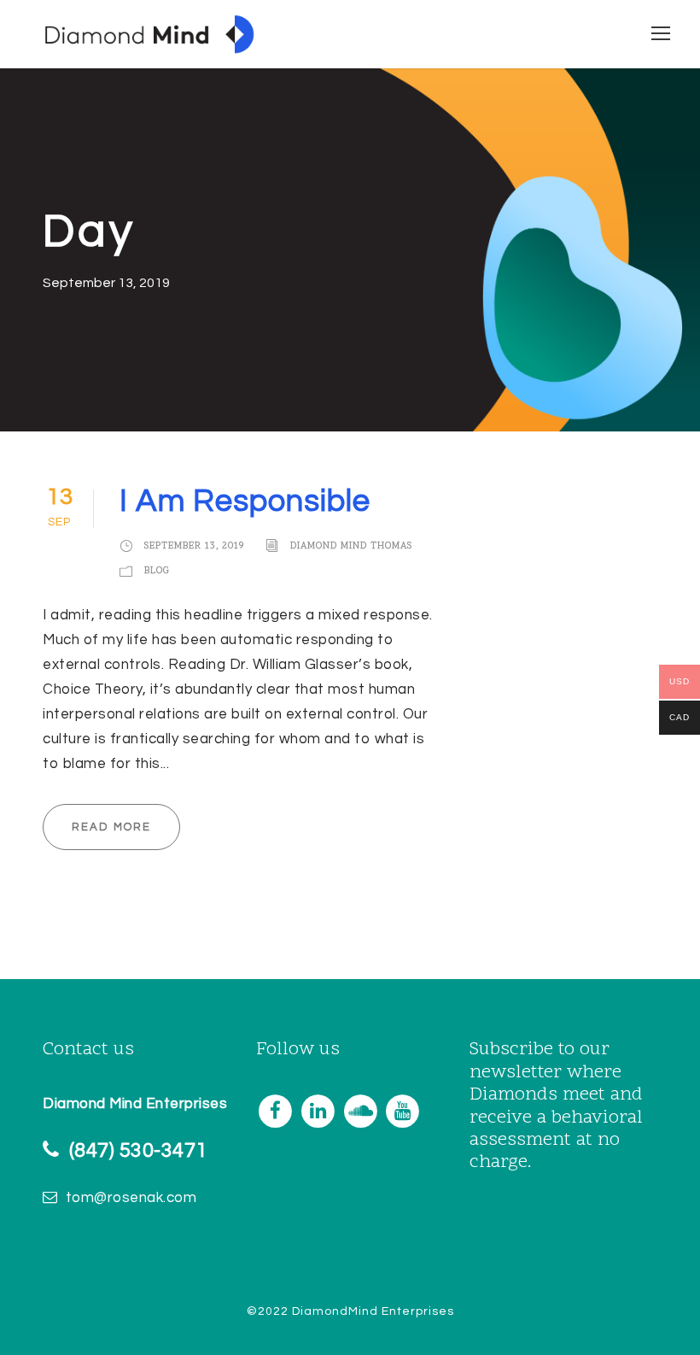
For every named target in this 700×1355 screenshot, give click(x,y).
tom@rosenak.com (131, 1197)
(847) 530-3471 (138, 1150)
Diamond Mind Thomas (351, 546)
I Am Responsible (245, 501)
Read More (111, 827)
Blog (157, 571)
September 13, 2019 (194, 546)
